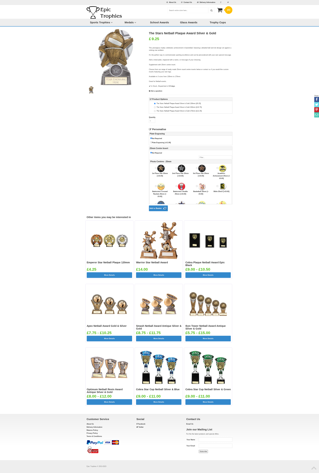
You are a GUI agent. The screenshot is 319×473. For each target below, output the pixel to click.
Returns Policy (92, 430)
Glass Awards (188, 22)
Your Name (191, 440)
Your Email (190, 446)
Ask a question (156, 91)
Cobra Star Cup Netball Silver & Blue (158, 389)
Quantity (152, 117)
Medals (129, 22)
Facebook (141, 424)
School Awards (159, 22)
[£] (179, 103)
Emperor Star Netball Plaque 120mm (108, 262)
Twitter (141, 427)
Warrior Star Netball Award (152, 262)
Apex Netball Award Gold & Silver (107, 326)
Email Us (189, 424)
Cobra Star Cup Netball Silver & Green (208, 389)
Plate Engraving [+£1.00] (161, 142)
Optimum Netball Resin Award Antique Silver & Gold (105, 390)
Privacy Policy (92, 433)
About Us (172, 2)
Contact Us (188, 2)
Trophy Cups (218, 22)
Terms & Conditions (94, 436)
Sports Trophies (100, 22)
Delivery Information (207, 2)
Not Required (157, 138)
